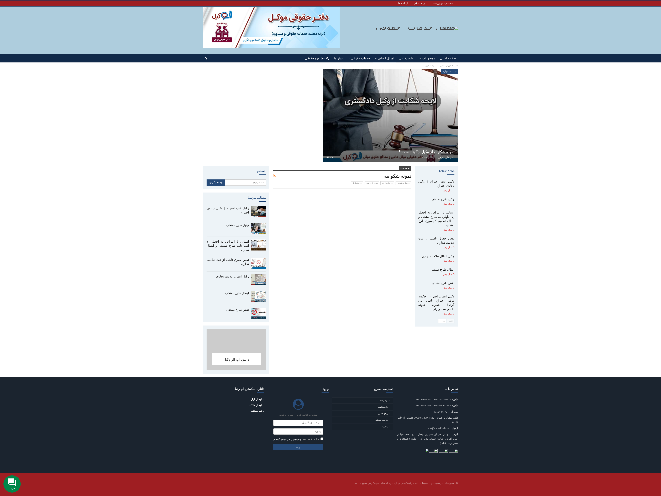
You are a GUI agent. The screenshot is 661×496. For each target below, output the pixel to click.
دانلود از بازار (257, 399)
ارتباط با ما (403, 3)
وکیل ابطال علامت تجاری (232, 276)
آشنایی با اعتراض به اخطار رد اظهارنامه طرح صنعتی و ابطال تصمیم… (228, 246)
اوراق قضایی (385, 58)
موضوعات (428, 58)
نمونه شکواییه (450, 71)
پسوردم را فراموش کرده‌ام (287, 439)
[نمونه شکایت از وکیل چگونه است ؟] (390, 115)
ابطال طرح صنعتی (237, 293)
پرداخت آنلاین (419, 3)
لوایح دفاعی (407, 58)
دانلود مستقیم (257, 411)
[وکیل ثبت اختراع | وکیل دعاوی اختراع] (258, 211)
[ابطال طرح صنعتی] (258, 296)
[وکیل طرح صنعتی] (258, 228)
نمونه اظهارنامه (387, 183)
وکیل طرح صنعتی (237, 225)
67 (328, 157)
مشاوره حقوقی (315, 58)
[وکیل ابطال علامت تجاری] (258, 279)
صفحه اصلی (448, 58)
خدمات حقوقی (360, 58)
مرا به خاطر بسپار (310, 439)
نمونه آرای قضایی (403, 183)
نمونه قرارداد (357, 183)
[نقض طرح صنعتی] (258, 313)
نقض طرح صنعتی (237, 309)
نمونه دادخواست (372, 183)
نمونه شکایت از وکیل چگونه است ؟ (426, 152)
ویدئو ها (339, 58)
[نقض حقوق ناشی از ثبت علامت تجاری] (258, 263)
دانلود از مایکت (256, 405)
